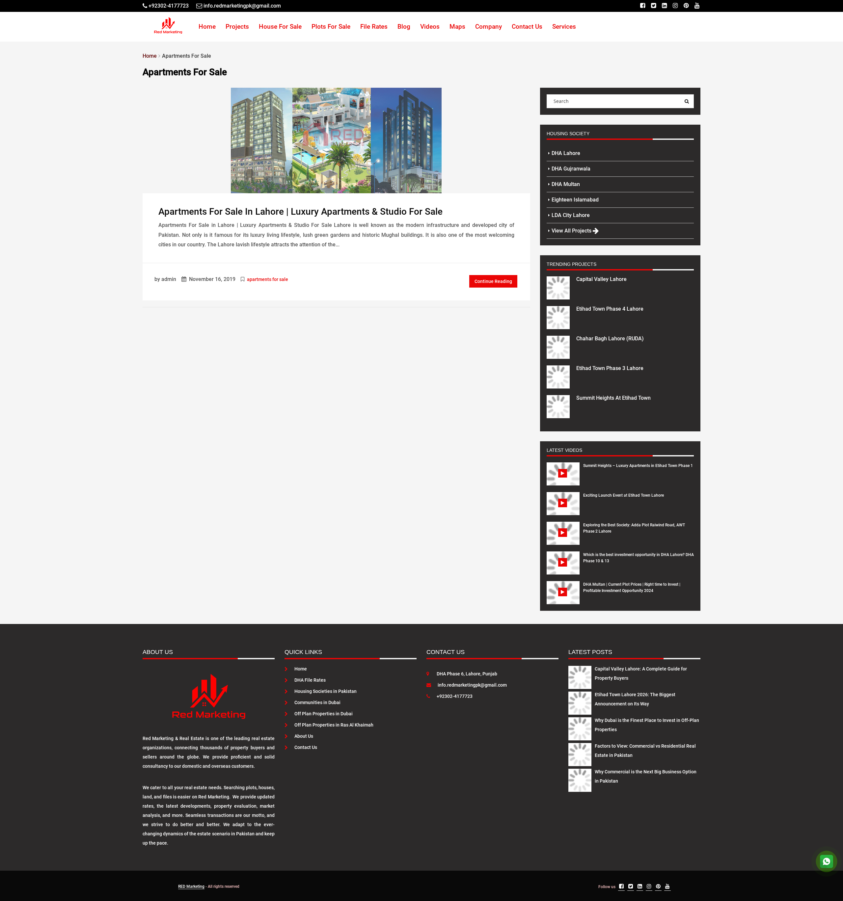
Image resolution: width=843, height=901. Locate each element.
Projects (237, 26)
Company (488, 26)
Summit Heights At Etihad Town (613, 398)
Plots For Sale (331, 26)
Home (207, 26)
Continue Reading (493, 281)
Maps (457, 26)
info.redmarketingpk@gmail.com (472, 685)
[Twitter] (653, 6)
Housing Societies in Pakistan (325, 691)
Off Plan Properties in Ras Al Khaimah (333, 725)
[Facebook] (642, 6)
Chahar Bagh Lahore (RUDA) (610, 338)
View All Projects (572, 231)
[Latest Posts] (579, 676)
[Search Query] (687, 101)
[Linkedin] (664, 6)
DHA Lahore (566, 153)
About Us (303, 736)
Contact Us (527, 26)
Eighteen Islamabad (575, 200)
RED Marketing (191, 886)
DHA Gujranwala (571, 169)
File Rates (374, 26)
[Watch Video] (563, 478)
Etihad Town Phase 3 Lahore (609, 368)
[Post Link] (336, 139)
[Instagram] (675, 6)
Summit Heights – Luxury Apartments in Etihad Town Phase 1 (638, 465)
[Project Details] (558, 287)
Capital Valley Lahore (601, 279)
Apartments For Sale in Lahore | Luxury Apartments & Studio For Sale (300, 211)
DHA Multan (566, 184)
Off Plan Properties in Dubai (323, 713)
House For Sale (280, 26)
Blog (403, 26)
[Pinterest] (686, 6)
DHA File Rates (310, 680)
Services (564, 26)
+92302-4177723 (455, 696)
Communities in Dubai (317, 702)
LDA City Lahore (571, 215)
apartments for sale (267, 279)
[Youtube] (696, 6)
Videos (430, 26)
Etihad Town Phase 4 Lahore (609, 309)
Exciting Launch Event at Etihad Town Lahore (623, 495)
